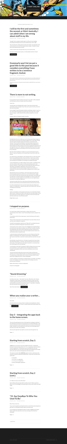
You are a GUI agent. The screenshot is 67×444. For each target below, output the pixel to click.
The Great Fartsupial (21, 38)
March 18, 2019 (12, 208)
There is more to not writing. (23, 94)
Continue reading (13, 54)
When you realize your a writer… (25, 295)
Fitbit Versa (25, 346)
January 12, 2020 (13, 38)
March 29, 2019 (12, 96)
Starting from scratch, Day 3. (23, 340)
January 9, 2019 (13, 342)
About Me (15, 17)
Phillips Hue (16, 359)
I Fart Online (33, 6)
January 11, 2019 (13, 319)
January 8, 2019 (13, 377)
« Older (12, 421)
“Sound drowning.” (18, 274)
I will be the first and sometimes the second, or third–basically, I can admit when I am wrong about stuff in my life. (24, 32)
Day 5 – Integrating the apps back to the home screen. (25, 315)
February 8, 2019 (13, 276)
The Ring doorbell (15, 360)
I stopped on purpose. (19, 206)
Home (11, 17)
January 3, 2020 (13, 75)
